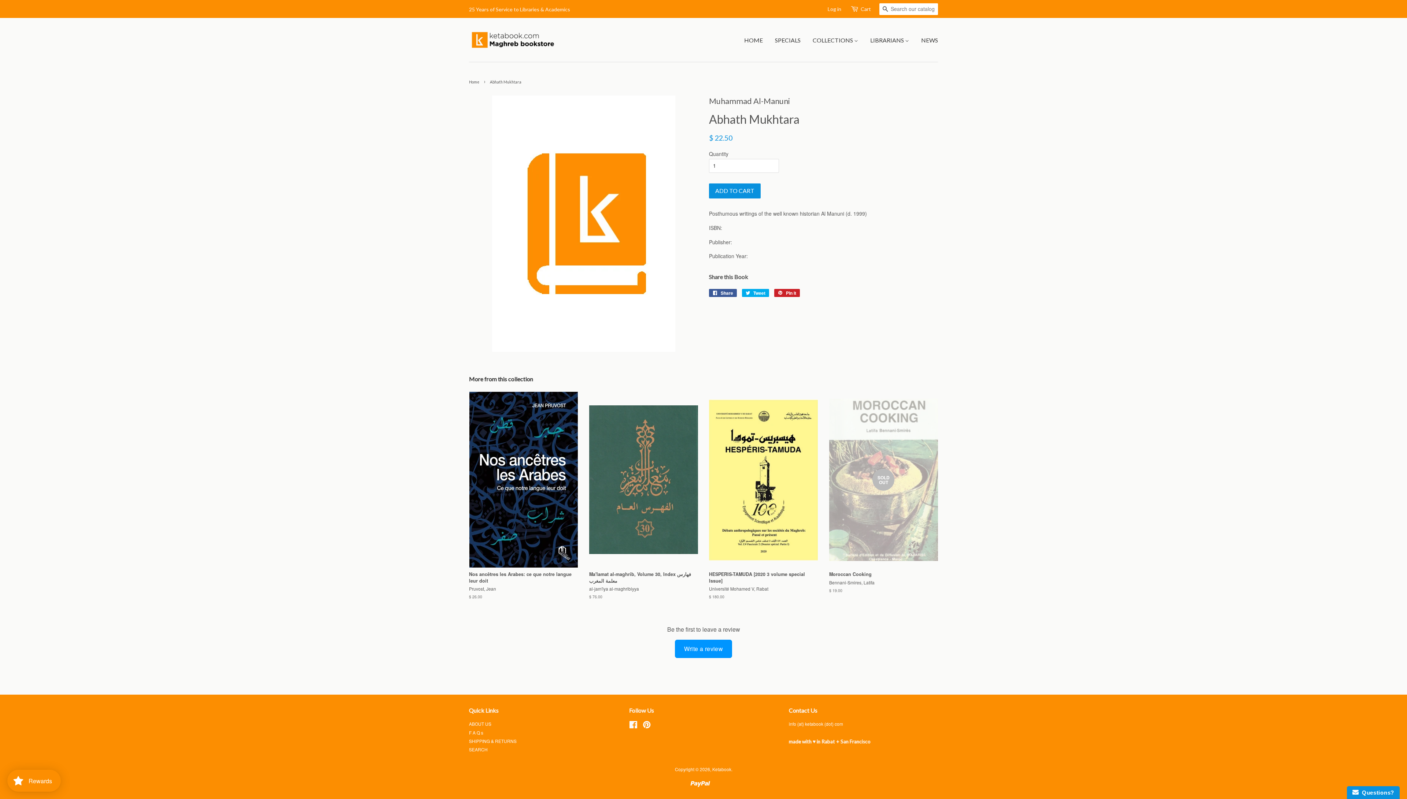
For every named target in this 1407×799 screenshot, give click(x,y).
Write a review (703, 648)
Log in (834, 9)
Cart (866, 9)
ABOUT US (480, 724)
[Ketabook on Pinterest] (647, 726)
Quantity (718, 153)
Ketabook (721, 769)
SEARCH (478, 749)
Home (753, 40)
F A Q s (476, 732)
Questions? (1376, 792)
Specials (788, 40)
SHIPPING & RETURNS (493, 741)
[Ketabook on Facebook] (633, 726)
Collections (833, 40)
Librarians (887, 40)
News (929, 40)
